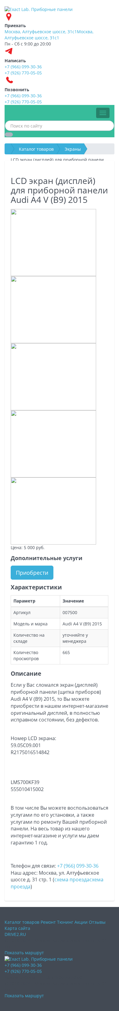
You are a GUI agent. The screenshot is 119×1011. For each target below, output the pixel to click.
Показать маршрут (24, 952)
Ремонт (48, 922)
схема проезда (71, 879)
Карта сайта (17, 928)
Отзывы (97, 922)
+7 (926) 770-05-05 (23, 971)
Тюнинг (65, 922)
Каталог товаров (36, 149)
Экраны (73, 149)
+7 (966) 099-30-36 (78, 865)
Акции (81, 922)
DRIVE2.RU (15, 934)
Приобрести (32, 572)
